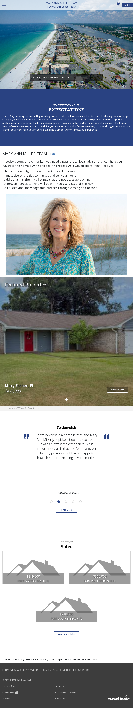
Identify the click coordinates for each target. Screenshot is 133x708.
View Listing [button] (117, 389)
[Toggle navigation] (4, 5)
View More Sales (66, 633)
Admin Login (61, 698)
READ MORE (66, 509)
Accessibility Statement (65, 692)
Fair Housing (8, 692)
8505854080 (83, 670)
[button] (53, 154)
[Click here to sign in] (118, 5)
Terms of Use (8, 686)
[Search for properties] (32, 77)
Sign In (128, 4)
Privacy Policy (61, 686)
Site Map (6, 698)
